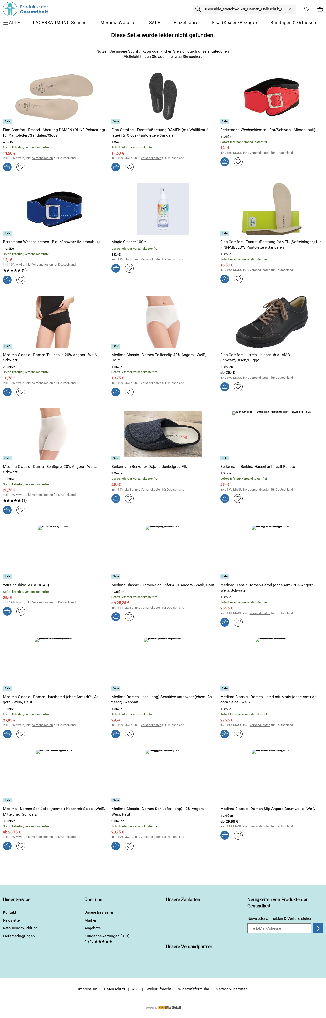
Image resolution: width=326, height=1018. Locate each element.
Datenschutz (114, 989)
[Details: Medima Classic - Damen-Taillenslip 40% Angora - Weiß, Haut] (116, 346)
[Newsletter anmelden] (318, 928)
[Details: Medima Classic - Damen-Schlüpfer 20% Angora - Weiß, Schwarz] (8, 458)
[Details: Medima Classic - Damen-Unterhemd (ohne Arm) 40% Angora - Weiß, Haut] (8, 688)
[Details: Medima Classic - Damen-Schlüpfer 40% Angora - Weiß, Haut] (116, 576)
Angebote (92, 928)
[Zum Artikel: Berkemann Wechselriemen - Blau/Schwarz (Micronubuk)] (54, 209)
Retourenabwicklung (20, 928)
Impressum (87, 989)
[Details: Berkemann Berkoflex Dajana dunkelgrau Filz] (116, 458)
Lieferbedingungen (19, 936)
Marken (90, 920)
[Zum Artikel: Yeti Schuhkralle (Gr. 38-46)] (54, 552)
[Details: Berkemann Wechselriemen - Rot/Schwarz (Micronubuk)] (225, 121)
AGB (136, 989)
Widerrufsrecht (158, 989)
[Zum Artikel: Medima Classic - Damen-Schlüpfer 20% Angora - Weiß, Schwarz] (54, 434)
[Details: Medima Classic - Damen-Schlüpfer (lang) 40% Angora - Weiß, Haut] (116, 800)
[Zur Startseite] (25, 9)
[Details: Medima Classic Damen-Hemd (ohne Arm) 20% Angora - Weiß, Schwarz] (225, 576)
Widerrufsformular (193, 989)
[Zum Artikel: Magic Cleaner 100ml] (162, 209)
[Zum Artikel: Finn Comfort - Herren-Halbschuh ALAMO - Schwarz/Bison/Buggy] (271, 322)
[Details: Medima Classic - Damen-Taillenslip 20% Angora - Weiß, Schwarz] (8, 346)
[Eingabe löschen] (289, 9)
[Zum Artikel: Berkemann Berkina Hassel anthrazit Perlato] (271, 434)
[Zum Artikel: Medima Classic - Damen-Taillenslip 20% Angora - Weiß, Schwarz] (54, 322)
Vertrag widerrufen (232, 989)
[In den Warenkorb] (7, 167)
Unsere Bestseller (98, 912)
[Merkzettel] (307, 9)
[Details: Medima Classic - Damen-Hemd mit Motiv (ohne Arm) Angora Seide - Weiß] (225, 688)
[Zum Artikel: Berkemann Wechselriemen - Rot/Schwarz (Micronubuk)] (271, 97)
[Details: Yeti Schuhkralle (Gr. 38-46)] (8, 576)
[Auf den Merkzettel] (20, 167)
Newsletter (12, 920)
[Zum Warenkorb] (320, 9)
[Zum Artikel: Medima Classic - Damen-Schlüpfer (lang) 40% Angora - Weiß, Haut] (162, 776)
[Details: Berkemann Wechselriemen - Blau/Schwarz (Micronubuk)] (8, 233)
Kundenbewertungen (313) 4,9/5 (107, 939)
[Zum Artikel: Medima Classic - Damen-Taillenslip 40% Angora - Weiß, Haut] (162, 322)
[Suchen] (199, 9)
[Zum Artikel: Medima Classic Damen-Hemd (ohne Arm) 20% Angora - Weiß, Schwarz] (271, 552)
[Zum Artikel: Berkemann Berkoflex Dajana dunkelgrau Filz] (162, 434)
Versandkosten (42, 158)
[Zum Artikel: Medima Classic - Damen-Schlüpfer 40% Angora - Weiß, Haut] (162, 552)
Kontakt (9, 912)
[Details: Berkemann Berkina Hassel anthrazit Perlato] (225, 458)
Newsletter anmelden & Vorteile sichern (280, 918)
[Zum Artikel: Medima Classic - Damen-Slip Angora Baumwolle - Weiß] (271, 776)
